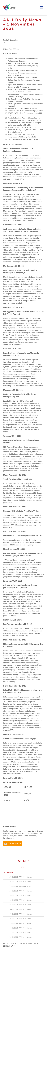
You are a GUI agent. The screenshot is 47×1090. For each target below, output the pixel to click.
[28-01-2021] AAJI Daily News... (20, 882)
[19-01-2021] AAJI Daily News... (20, 914)
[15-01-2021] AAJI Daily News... (20, 923)
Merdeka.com (8, 266)
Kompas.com (8, 307)
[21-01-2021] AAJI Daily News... (20, 905)
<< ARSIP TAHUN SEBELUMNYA (15, 944)
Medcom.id (7, 390)
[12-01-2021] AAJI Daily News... (20, 937)
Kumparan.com (9, 734)
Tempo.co (7, 436)
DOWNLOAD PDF (14, 844)
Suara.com (7, 225)
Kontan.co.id (8, 620)
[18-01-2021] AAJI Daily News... (20, 919)
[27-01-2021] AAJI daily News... (20, 886)
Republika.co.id (9, 686)
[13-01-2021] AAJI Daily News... (20, 933)
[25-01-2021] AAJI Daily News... (20, 896)
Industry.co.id (8, 184)
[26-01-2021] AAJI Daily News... (20, 891)
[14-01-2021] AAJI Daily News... (20, 928)
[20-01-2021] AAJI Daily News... (20, 909)
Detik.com (7, 349)
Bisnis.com (7, 581)
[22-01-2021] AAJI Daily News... (20, 900)
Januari (10, 873)
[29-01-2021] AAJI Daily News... (20, 877)
